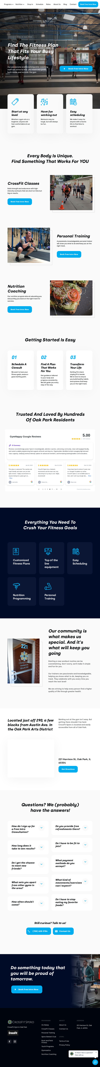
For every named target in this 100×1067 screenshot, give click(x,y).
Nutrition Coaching (49, 1054)
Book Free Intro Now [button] (88, 4)
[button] (10, 4)
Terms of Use (64, 1041)
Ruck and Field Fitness (47, 1041)
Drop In (30, 4)
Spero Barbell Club (49, 1037)
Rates (48, 4)
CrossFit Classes (48, 1029)
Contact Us (63, 1029)
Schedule (39, 4)
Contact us (64, 931)
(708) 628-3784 (40, 931)
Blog (65, 4)
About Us (57, 4)
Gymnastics (46, 1050)
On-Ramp (45, 1025)
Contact (73, 4)
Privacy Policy (64, 1045)
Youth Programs (48, 1046)
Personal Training (48, 1033)
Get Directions (68, 769)
